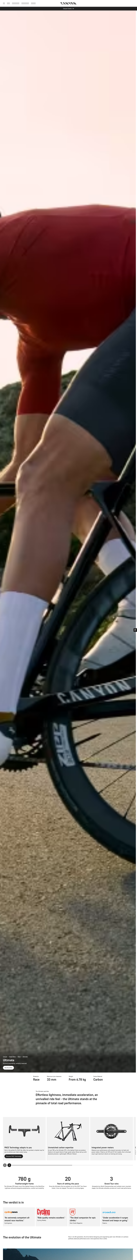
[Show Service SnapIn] (135, 630)
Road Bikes (12, 1057)
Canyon (5, 1057)
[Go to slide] (103, 1165)
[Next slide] (9, 1165)
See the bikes (8, 1068)
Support (33, 3)
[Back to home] (68, 3)
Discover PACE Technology (13, 1156)
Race (19, 1057)
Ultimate (25, 1057)
